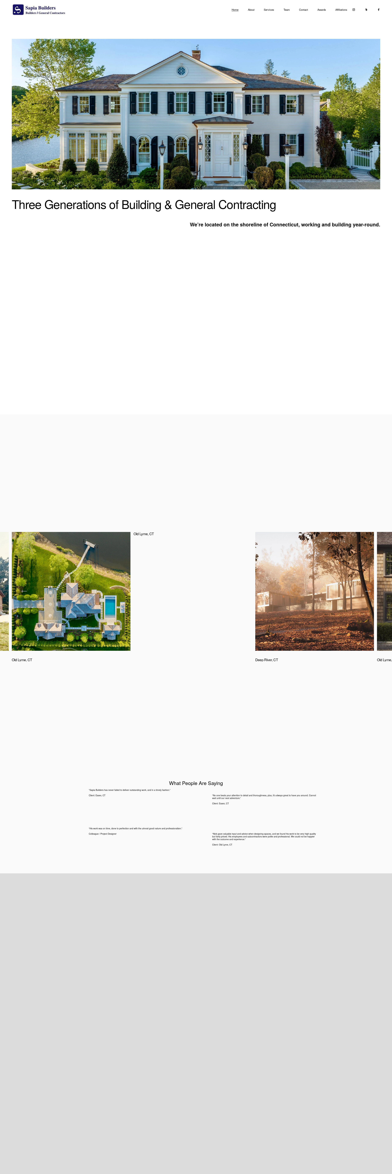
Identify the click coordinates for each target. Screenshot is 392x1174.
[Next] (367, 591)
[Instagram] (353, 9)
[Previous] (24, 591)
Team (287, 9)
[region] (196, 597)
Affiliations (341, 9)
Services (269, 9)
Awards (321, 9)
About (251, 9)
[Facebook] (378, 9)
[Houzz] (366, 9)
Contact (303, 9)
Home (235, 9)
